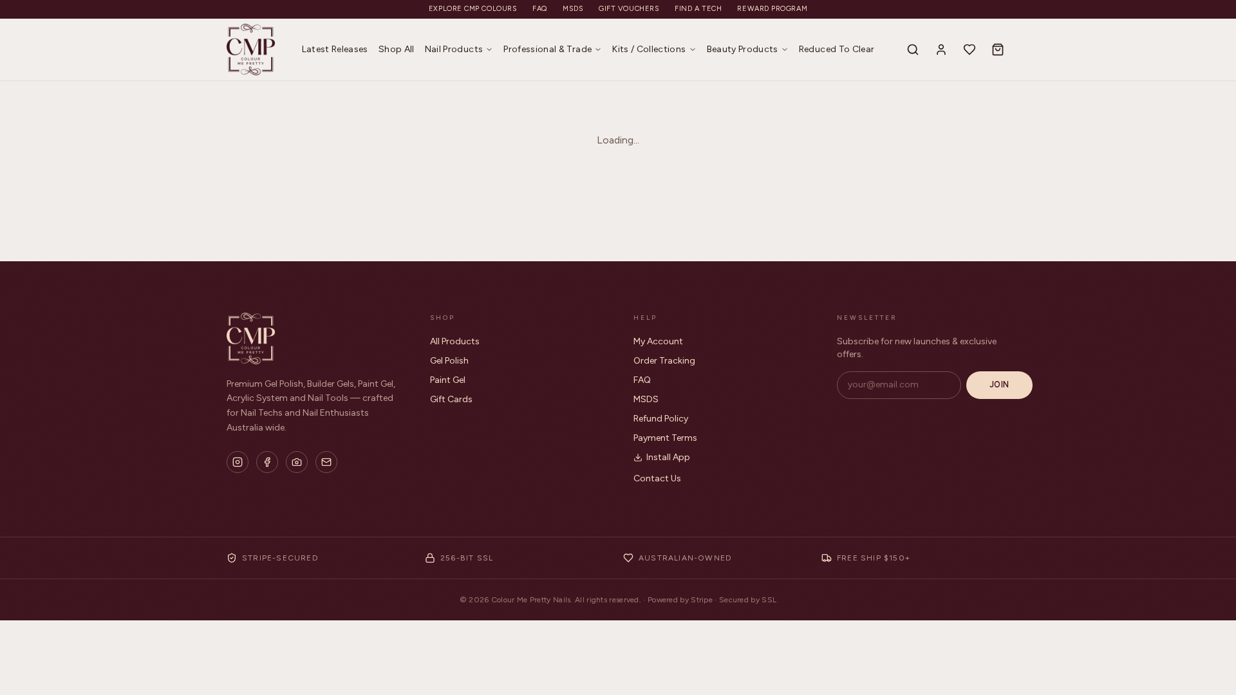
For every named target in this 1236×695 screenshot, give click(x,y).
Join (999, 384)
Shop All (397, 49)
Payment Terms (665, 437)
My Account (658, 341)
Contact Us (657, 478)
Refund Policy (660, 418)
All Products (455, 341)
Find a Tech (698, 9)
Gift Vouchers (629, 9)
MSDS (573, 9)
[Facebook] (267, 462)
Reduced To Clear (837, 49)
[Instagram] (237, 462)
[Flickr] (297, 462)
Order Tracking (664, 360)
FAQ (539, 9)
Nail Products (454, 49)
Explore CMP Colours (473, 9)
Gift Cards (451, 399)
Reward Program (772, 9)
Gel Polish (449, 360)
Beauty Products (742, 49)
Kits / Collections (649, 49)
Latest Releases (335, 49)
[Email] (326, 462)
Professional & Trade (547, 49)
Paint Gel (447, 380)
